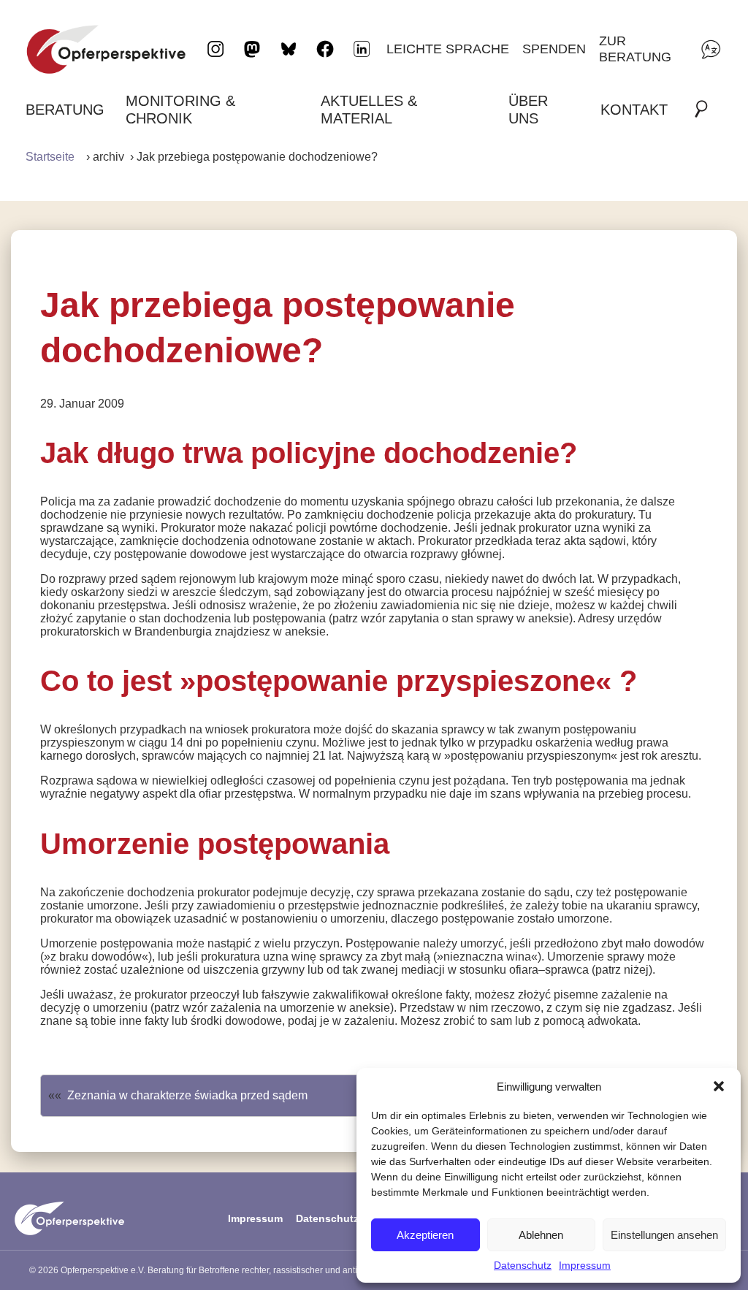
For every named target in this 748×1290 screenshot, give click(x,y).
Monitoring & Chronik (180, 109)
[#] (705, 109)
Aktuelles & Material (369, 109)
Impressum (585, 1265)
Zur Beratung (635, 48)
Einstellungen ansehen (664, 1235)
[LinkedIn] (361, 49)
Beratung (65, 110)
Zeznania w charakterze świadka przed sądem (187, 1095)
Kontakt (634, 110)
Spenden (554, 48)
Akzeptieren (425, 1235)
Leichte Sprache (447, 48)
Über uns (528, 109)
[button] (718, 1086)
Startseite (50, 156)
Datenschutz (523, 1265)
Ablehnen (541, 1235)
